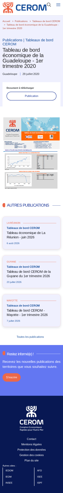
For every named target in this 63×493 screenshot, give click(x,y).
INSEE (9, 482)
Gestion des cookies (31, 455)
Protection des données (31, 449)
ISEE (40, 476)
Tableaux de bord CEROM (46, 21)
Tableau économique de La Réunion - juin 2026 (26, 235)
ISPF (40, 482)
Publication (31, 96)
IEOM (9, 476)
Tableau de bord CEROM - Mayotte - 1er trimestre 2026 (27, 313)
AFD (40, 470)
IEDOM (10, 470)
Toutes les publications (31, 336)
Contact (31, 439)
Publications (21, 21)
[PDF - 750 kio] (31, 154)
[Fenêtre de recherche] (49, 4)
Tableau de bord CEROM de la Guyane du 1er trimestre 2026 (29, 274)
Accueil (6, 21)
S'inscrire (11, 377)
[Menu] (58, 4)
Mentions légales (31, 444)
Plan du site (32, 460)
